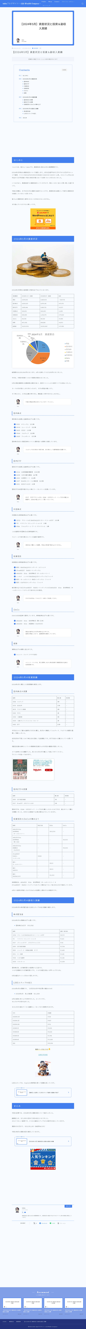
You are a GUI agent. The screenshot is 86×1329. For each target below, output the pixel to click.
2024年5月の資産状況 (30, 79)
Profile (44, 1)
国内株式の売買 (28, 100)
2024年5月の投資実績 (30, 97)
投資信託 (26, 88)
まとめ (25, 118)
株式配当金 (27, 111)
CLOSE (64, 69)
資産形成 (11, 1321)
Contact (57, 1)
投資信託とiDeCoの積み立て (32, 104)
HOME (4, 1321)
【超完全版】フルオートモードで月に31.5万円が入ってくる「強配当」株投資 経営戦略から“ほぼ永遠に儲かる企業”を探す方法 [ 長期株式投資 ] (42, 762)
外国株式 (26, 86)
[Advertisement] (43, 138)
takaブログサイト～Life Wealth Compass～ (22, 4)
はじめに (25, 75)
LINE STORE (43, 1055)
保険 (25, 93)
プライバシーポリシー (68, 2)
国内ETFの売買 (28, 102)
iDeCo (26, 90)
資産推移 (36, 48)
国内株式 (26, 81)
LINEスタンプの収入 (30, 113)
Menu (50, 1)
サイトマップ (46, 6)
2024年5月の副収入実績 (30, 108)
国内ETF (26, 84)
